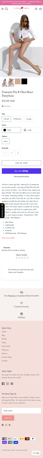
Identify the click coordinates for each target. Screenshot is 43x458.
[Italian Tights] (21, 8)
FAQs (4, 342)
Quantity (5, 148)
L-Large (28, 119)
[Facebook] (3, 383)
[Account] (35, 8)
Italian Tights (10, 450)
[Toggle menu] (2, 8)
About (4, 331)
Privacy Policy (7, 357)
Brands (4, 339)
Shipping (5, 350)
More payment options (21, 176)
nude (29, 130)
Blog (3, 335)
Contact (4, 360)
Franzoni (7, 106)
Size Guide (6, 346)
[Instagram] (7, 383)
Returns (4, 353)
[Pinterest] (12, 383)
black (9, 130)
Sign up (8, 418)
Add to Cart (21, 163)
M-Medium (17, 119)
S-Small (6, 119)
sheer (6, 141)
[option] (21, 45)
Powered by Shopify (21, 450)
